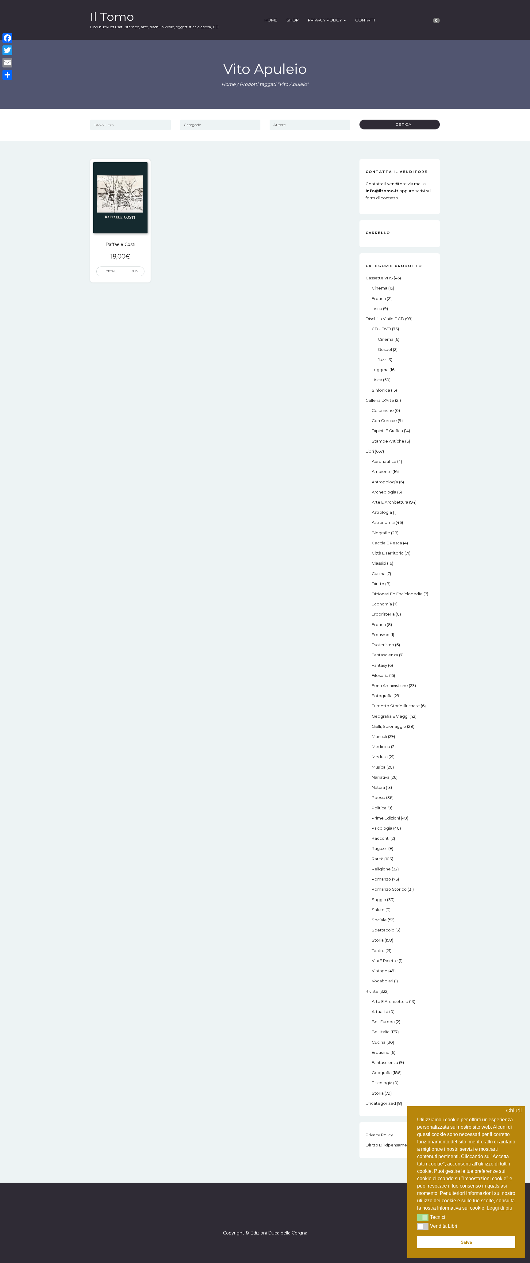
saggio (379, 899)
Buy (135, 271)
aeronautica (384, 461)
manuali (379, 736)
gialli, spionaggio (389, 726)
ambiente (382, 471)
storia (378, 940)
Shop (292, 19)
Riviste (372, 991)
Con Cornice (384, 420)
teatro (378, 950)
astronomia (383, 522)
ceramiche (383, 410)
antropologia (385, 481)
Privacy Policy (325, 19)
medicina (381, 746)
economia (382, 603)
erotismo (381, 634)
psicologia (382, 828)
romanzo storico (389, 889)
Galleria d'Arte (380, 400)
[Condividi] (7, 75)
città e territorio (388, 553)
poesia (378, 797)
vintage (379, 970)
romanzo (381, 879)
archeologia (384, 491)
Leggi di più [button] (499, 1208)
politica (379, 807)
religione (381, 868)
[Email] (7, 62)
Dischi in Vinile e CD (385, 318)
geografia (382, 1072)
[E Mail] (270, 1215)
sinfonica (381, 390)
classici (379, 563)
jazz (382, 359)
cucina (379, 573)
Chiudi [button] (514, 1111)
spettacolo (383, 929)
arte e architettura (390, 502)
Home (270, 19)
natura (378, 787)
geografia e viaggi (390, 716)
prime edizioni (386, 818)
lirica (377, 308)
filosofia (380, 675)
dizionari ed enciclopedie (397, 593)
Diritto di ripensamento (390, 1144)
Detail (111, 271)
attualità (380, 1011)
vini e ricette (385, 960)
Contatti (365, 19)
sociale (379, 919)
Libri (370, 451)
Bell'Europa (383, 1021)
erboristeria (383, 614)
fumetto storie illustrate (396, 705)
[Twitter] (7, 50)
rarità (377, 858)
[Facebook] (259, 1215)
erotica (379, 298)
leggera (380, 369)
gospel (385, 349)
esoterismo (383, 644)
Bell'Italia (381, 1031)
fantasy (379, 665)
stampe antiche (388, 441)
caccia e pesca (387, 542)
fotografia (382, 695)
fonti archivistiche (390, 685)
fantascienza (385, 654)
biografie (381, 532)
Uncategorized (381, 1103)
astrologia (382, 512)
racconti (381, 838)
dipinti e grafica (387, 430)
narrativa (381, 777)
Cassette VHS (379, 277)
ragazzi (379, 848)
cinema (379, 288)
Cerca (401, 124)
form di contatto (382, 197)
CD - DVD (381, 328)
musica (379, 767)
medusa (380, 756)
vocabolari (382, 980)
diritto (378, 583)
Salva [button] (466, 1242)
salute (378, 909)
